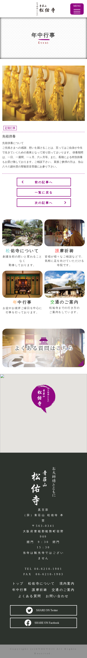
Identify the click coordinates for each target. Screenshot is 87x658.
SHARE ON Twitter (47, 610)
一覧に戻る (44, 192)
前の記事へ (44, 182)
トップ (18, 583)
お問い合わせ (57, 596)
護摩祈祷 (39, 590)
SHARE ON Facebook (47, 622)
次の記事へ (44, 202)
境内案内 (67, 583)
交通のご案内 (63, 590)
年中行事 (20, 590)
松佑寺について (41, 583)
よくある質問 (29, 596)
